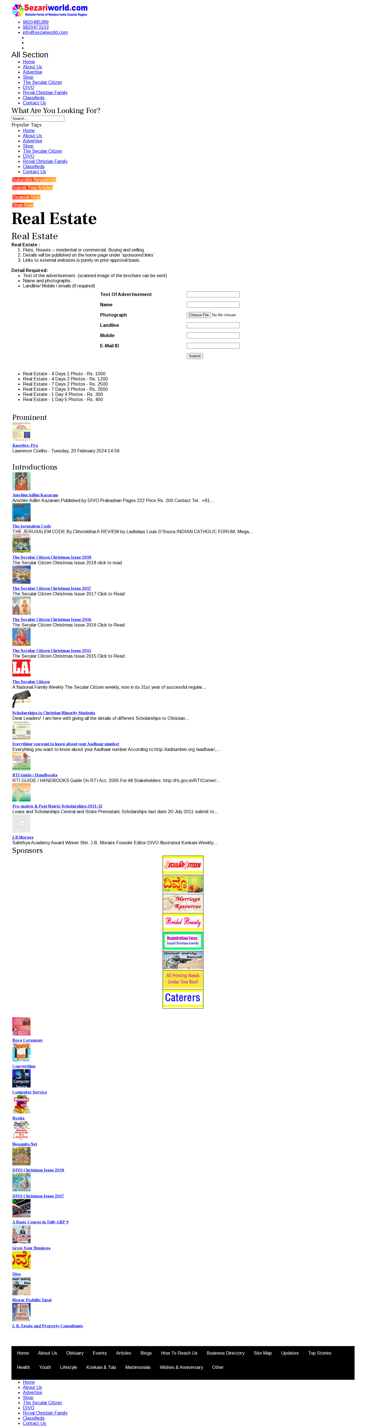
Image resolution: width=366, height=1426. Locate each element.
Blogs (146, 1353)
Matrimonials (138, 1367)
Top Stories (319, 1353)
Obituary (74, 1353)
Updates (290, 1353)
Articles (123, 1353)
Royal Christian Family (45, 92)
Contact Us (34, 102)
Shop (28, 77)
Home (29, 61)
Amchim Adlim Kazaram (35, 495)
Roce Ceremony (27, 1040)
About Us (32, 67)
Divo (16, 1274)
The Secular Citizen (42, 82)
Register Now (26, 197)
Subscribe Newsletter (34, 179)
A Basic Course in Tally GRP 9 (40, 1222)
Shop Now (22, 205)
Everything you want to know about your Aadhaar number (66, 744)
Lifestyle (68, 1367)
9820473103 (36, 27)
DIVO (28, 87)
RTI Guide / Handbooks (34, 775)
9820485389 (36, 22)
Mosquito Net (24, 1144)
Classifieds (34, 97)
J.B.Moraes (22, 837)
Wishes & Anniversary (181, 1367)
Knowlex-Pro (25, 445)
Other (218, 1367)
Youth (45, 1367)
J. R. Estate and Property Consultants (47, 1326)
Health (23, 1367)
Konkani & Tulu (101, 1367)
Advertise (32, 72)
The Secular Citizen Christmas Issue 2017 (51, 588)
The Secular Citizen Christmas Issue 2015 (51, 650)
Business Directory (225, 1353)
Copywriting (24, 1066)
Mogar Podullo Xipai (31, 1300)
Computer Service (29, 1092)
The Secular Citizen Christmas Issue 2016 (52, 619)
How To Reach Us (179, 1353)
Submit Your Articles (32, 187)
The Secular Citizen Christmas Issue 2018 (52, 557)
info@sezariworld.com (45, 32)
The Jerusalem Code (31, 526)
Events (100, 1353)
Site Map (263, 1353)
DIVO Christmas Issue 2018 (38, 1170)
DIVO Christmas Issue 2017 (38, 1196)
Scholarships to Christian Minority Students (53, 713)
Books (18, 1118)
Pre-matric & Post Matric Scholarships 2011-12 (57, 806)
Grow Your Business (31, 1248)
